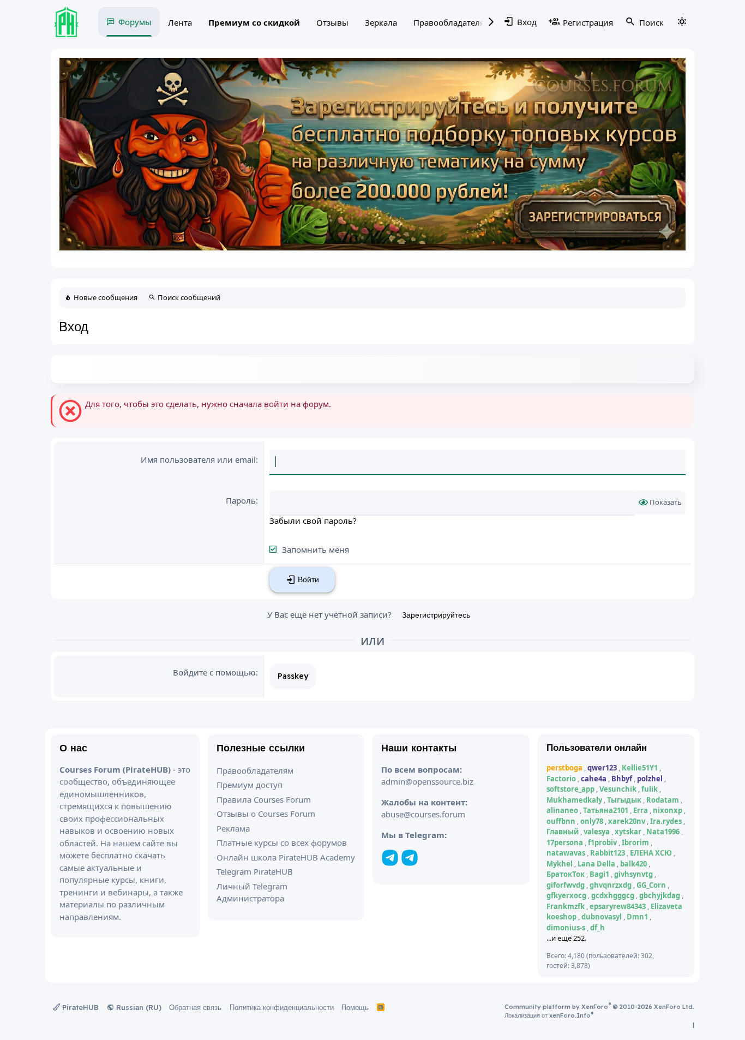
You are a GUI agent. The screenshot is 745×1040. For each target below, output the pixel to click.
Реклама (233, 828)
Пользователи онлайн (596, 747)
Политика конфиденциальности (282, 1007)
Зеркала (381, 22)
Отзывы (332, 22)
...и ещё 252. (566, 938)
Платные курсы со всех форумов (282, 842)
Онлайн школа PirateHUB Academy (286, 857)
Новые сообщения (105, 297)
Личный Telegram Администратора (252, 892)
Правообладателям (451, 22)
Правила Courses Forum (264, 799)
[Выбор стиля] (681, 21)
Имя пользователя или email (198, 459)
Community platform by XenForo (599, 1007)
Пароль (241, 500)
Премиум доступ (250, 784)
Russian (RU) (137, 1007)
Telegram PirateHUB (255, 871)
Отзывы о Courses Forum (266, 813)
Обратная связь (195, 1007)
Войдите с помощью (214, 672)
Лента (180, 22)
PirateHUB (79, 1007)
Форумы (135, 21)
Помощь (355, 1007)
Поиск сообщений (189, 297)
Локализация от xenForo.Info (548, 1015)
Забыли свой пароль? (313, 520)
